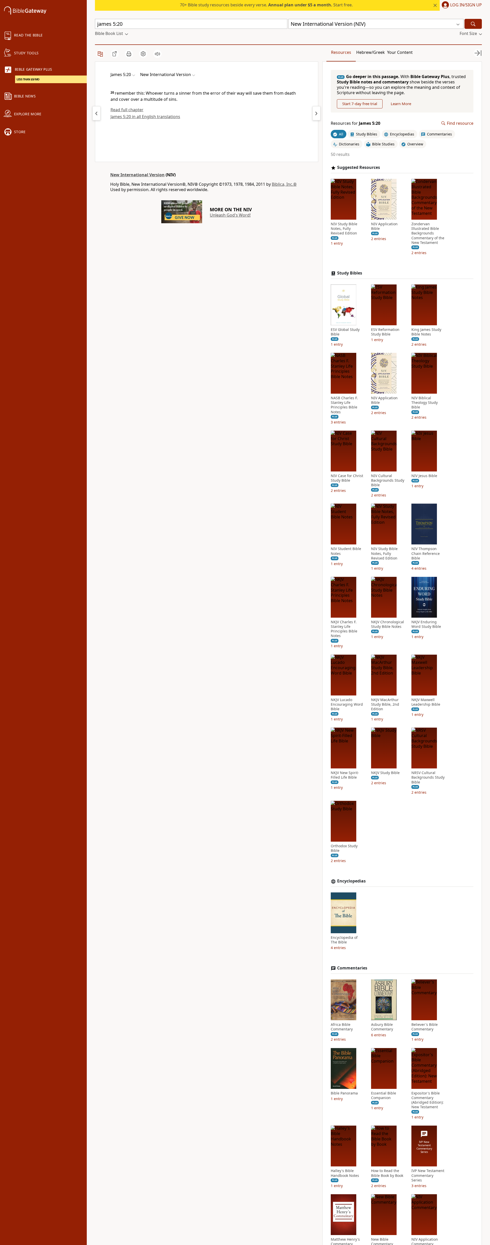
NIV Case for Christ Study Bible (347, 478)
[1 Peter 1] (316, 113)
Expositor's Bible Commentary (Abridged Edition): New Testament (427, 1100)
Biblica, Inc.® (284, 184)
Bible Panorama (344, 1093)
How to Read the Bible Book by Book (387, 1173)
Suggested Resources (358, 167)
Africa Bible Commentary (342, 1026)
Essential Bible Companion (383, 1095)
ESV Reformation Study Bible (385, 332)
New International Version (137, 175)
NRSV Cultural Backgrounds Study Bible (428, 777)
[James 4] (96, 113)
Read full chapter (127, 110)
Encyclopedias (351, 881)
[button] (461, 5)
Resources (341, 52)
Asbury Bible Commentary (382, 1026)
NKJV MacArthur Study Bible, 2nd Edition (385, 704)
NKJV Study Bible (385, 772)
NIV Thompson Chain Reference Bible (425, 553)
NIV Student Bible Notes (346, 551)
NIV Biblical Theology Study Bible (424, 402)
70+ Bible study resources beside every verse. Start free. (266, 5)
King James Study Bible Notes (426, 332)
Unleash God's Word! (230, 215)
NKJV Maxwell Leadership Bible (425, 702)
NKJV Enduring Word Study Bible (426, 624)
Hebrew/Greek (370, 52)
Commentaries (352, 968)
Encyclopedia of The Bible (344, 939)
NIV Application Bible (384, 226)
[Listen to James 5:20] (157, 54)
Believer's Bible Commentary (424, 1026)
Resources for (355, 123)
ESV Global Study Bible (345, 332)
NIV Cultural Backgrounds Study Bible (387, 480)
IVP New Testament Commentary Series (427, 1175)
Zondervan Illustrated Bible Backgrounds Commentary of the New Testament (427, 233)
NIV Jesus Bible (424, 476)
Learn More (401, 103)
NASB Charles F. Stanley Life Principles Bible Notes (344, 405)
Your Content (400, 52)
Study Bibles (349, 273)
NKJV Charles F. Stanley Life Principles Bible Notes (344, 629)
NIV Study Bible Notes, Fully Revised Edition (344, 228)
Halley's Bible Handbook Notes (345, 1173)
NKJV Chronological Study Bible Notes (387, 624)
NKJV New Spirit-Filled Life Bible (345, 775)
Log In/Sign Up (466, 5)
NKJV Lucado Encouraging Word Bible (347, 704)
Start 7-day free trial (359, 103)
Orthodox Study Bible (344, 848)
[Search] (473, 24)
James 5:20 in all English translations (145, 116)
